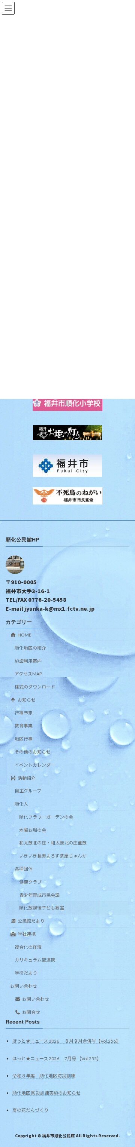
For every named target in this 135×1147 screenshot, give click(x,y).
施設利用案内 (28, 661)
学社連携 (27, 934)
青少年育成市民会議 (39, 895)
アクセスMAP (28, 674)
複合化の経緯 (28, 947)
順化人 (21, 804)
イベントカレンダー (35, 765)
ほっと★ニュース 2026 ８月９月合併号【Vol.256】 (66, 1041)
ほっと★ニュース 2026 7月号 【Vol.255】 (56, 1058)
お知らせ (27, 700)
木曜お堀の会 (32, 830)
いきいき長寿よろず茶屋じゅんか (53, 856)
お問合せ (31, 1012)
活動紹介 (27, 778)
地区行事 (24, 739)
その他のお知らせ (33, 752)
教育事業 (24, 726)
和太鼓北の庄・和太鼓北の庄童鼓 (53, 843)
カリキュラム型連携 (35, 960)
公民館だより (31, 921)
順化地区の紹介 (30, 648)
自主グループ (28, 791)
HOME (25, 635)
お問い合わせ (23, 986)
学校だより (26, 973)
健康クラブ (30, 882)
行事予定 (24, 713)
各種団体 (24, 869)
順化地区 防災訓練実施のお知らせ (46, 1093)
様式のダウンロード (35, 687)
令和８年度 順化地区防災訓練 (43, 1076)
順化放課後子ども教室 (41, 908)
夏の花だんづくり (30, 1110)
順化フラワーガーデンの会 (46, 817)
